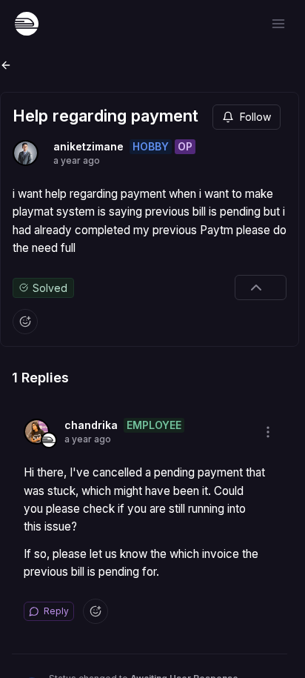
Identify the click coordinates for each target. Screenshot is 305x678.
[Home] (26, 24)
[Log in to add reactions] (25, 321)
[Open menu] (278, 24)
